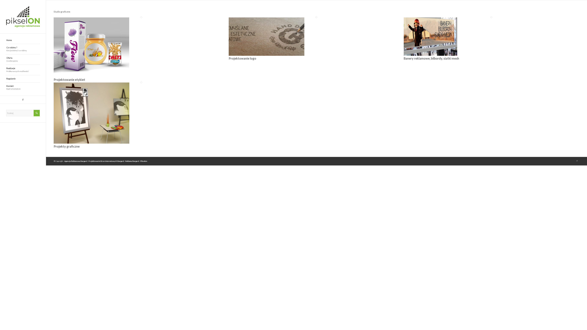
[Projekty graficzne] (91, 142)
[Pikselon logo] (23, 16)
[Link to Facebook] (23, 100)
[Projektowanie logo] (266, 54)
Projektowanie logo (242, 58)
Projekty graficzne (67, 146)
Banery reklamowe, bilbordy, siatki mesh (431, 58)
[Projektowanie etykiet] (91, 76)
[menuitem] (23, 40)
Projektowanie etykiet (69, 79)
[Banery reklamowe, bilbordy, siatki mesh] (430, 54)
